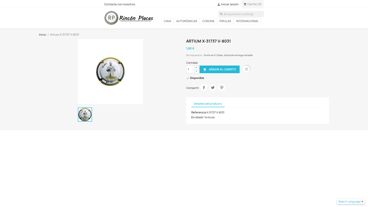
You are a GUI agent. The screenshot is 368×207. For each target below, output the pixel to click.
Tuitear (212, 87)
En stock (197, 117)
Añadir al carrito (219, 69)
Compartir (204, 87)
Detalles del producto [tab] (208, 104)
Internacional (247, 21)
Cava (167, 21)
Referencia (198, 112)
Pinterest (221, 87)
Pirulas (225, 21)
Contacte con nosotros (119, 4)
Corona (208, 21)
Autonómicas (186, 21)
